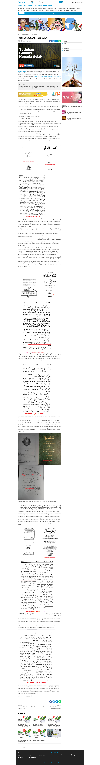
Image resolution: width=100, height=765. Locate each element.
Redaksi (29, 755)
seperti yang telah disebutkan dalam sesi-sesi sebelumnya (47, 76)
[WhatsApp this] (59, 41)
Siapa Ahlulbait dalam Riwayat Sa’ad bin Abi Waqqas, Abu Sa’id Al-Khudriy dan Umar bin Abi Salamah (24, 739)
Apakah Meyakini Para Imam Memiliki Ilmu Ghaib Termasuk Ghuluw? (27, 707)
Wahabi (65, 41)
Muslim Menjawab (22, 71)
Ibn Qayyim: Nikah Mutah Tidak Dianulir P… (74, 113)
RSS (63, 757)
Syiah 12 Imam (21, 696)
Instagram (74, 755)
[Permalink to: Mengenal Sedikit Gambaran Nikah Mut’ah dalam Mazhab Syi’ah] (72, 97)
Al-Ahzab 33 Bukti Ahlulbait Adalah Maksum (53, 738)
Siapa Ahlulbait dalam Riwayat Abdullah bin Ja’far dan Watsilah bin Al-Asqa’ (74, 13)
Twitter (63, 755)
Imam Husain (67, 50)
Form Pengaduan (32, 757)
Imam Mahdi (66, 46)
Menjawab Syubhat (72, 110)
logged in (25, 747)
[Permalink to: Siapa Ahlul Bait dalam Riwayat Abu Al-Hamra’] (39, 719)
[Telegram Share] (56, 41)
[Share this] (50, 41)
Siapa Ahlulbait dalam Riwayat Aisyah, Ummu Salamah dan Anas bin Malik (39, 739)
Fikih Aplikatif (67, 104)
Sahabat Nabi (67, 53)
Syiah (65, 43)
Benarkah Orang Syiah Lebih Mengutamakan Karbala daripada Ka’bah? (52, 707)
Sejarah (76, 115)
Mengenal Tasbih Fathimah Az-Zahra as (74, 119)
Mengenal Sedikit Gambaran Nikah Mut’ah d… (72, 107)
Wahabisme (66, 48)
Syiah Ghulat (28, 696)
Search (61, 2)
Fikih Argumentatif (74, 104)
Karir (19, 755)
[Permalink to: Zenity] (19, 41)
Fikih (63, 89)
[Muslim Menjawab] (26, 2)
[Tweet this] (53, 41)
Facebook (54, 755)
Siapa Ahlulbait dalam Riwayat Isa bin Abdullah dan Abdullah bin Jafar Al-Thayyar (24, 725)
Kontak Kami (20, 757)
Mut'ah (79, 104)
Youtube (53, 757)
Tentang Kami (41, 755)
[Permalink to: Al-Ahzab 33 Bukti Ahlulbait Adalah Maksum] (54, 733)
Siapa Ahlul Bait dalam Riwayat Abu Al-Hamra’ (42, 13)
